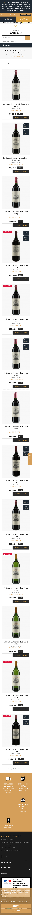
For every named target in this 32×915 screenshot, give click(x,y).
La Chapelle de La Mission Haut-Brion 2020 (16, 159)
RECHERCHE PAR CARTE (9, 41)
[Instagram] (6, 856)
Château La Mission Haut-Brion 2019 (16, 535)
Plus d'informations (7, 901)
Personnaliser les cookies (20, 901)
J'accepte (16, 911)
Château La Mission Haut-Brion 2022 (16, 428)
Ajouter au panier (21, 117)
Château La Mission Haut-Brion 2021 (16, 320)
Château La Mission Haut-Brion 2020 (16, 374)
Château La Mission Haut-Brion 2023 (16, 589)
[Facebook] (2, 856)
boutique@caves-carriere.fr (12, 850)
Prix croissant (15, 64)
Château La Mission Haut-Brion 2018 (16, 481)
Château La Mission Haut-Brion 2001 (16, 266)
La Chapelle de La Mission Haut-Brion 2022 (16, 105)
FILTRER (30, 458)
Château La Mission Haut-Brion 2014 (16, 213)
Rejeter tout (16, 906)
